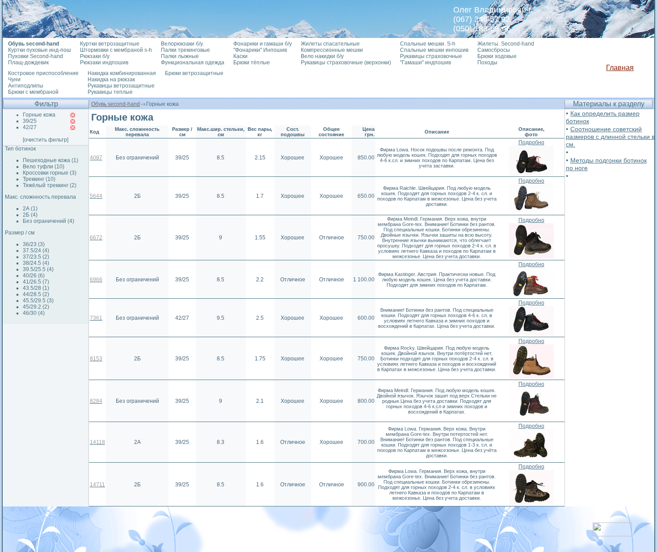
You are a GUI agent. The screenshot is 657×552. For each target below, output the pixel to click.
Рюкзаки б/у (95, 56)
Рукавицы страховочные (431, 56)
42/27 (30, 127)
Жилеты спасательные (330, 44)
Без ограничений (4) (48, 221)
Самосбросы (493, 50)
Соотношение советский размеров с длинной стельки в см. (610, 136)
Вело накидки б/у (322, 56)
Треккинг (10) (39, 179)
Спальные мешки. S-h (427, 44)
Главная (620, 67)
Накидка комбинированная (122, 73)
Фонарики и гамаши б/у (262, 44)
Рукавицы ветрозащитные (121, 86)
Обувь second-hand (115, 104)
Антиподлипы (25, 86)
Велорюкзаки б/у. (182, 44)
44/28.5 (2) (36, 294)
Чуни (14, 79)
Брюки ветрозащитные (194, 73)
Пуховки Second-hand (35, 56)
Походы (487, 62)
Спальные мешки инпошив (434, 50)
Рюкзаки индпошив (104, 62)
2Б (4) (30, 215)
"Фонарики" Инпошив (260, 50)
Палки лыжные (180, 56)
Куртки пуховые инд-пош (39, 50)
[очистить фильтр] (45, 140)
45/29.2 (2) (36, 307)
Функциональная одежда (192, 62)
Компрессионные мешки (332, 50)
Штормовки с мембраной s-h (116, 50)
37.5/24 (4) (36, 250)
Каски (240, 56)
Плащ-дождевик (28, 62)
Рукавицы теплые (110, 92)
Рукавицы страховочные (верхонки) (346, 62)
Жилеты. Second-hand (505, 44)
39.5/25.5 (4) (38, 269)
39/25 (30, 121)
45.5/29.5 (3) (38, 300)
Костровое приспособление (43, 73)
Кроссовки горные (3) (49, 173)
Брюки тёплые (251, 62)
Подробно (531, 142)
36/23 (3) (34, 244)
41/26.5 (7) (36, 282)
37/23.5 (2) (36, 257)
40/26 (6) (34, 275)
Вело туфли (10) (43, 166)
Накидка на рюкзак (111, 79)
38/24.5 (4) (36, 263)
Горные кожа (39, 115)
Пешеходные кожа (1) (50, 160)
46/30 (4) (34, 313)
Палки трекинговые (185, 50)
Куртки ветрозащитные (109, 44)
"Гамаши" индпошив (425, 62)
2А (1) (30, 208)
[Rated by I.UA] (612, 534)
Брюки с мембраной (33, 92)
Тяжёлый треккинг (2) (49, 185)
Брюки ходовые (497, 56)
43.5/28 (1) (36, 288)
